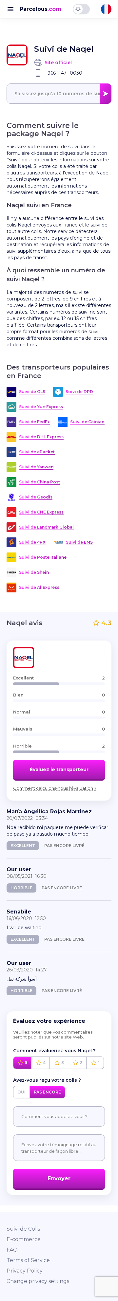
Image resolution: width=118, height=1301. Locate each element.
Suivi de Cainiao (87, 421)
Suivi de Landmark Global (46, 527)
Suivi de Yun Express (41, 406)
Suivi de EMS (79, 542)
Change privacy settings (38, 1281)
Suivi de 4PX (32, 542)
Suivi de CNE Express (41, 512)
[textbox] (59, 94)
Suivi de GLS (32, 391)
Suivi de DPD (79, 391)
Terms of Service (28, 1260)
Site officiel (58, 62)
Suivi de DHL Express (41, 436)
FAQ (12, 1250)
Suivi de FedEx (34, 421)
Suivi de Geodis (35, 497)
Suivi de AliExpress (39, 587)
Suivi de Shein (34, 572)
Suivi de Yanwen (36, 466)
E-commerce (24, 1239)
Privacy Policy (25, 1271)
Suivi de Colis (23, 1229)
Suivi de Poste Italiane (43, 557)
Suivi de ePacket (37, 451)
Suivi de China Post (39, 481)
